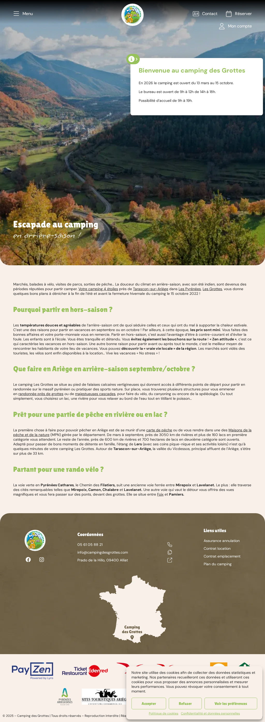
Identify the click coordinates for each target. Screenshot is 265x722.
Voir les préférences (231, 703)
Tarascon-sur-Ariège (150, 289)
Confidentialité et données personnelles (210, 713)
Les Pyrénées (190, 289)
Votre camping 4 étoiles (98, 289)
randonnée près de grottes (40, 393)
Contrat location (217, 548)
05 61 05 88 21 (89, 544)
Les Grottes (212, 289)
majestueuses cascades (95, 393)
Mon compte (240, 26)
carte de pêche (159, 430)
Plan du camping (218, 564)
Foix (160, 494)
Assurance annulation (222, 540)
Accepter (149, 703)
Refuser (185, 703)
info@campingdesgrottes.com (102, 552)
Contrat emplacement (222, 556)
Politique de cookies (163, 713)
